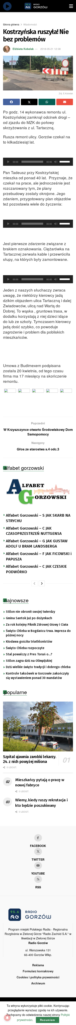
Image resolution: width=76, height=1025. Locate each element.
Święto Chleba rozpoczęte (25, 648)
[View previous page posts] (34, 583)
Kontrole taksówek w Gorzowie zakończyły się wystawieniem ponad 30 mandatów (37, 676)
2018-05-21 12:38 (50, 49)
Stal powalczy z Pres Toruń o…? (29, 654)
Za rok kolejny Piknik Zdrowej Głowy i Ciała (37, 624)
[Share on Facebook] (11, 102)
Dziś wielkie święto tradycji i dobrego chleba (38, 667)
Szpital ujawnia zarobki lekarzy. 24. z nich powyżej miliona (29, 759)
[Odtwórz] (8, 162)
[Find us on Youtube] (38, 865)
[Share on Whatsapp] (47, 102)
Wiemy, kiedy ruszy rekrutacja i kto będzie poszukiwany (41, 803)
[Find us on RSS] (38, 879)
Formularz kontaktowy (38, 971)
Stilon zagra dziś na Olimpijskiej (29, 661)
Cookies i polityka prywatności (38, 977)
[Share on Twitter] (29, 102)
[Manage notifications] (7, 1018)
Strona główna (11, 24)
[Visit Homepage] (40, 6)
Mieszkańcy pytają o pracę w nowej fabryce (39, 782)
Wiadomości (30, 24)
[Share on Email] (64, 102)
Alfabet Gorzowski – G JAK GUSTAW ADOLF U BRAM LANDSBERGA (36, 544)
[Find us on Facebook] (38, 837)
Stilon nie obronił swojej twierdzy (30, 612)
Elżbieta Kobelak (23, 49)
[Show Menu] (71, 6)
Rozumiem (47, 1020)
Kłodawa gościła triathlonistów (29, 641)
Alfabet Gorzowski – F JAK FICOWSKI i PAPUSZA (39, 556)
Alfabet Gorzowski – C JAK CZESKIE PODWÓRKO (36, 569)
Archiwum (38, 983)
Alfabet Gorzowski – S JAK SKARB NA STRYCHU (38, 518)
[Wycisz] (56, 162)
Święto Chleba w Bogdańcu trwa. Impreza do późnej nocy (38, 633)
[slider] (65, 161)
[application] (38, 162)
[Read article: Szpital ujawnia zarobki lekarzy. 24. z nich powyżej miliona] (38, 726)
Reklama (38, 965)
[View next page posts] (42, 583)
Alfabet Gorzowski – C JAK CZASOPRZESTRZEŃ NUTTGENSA (34, 531)
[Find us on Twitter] (38, 851)
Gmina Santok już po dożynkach (29, 618)
